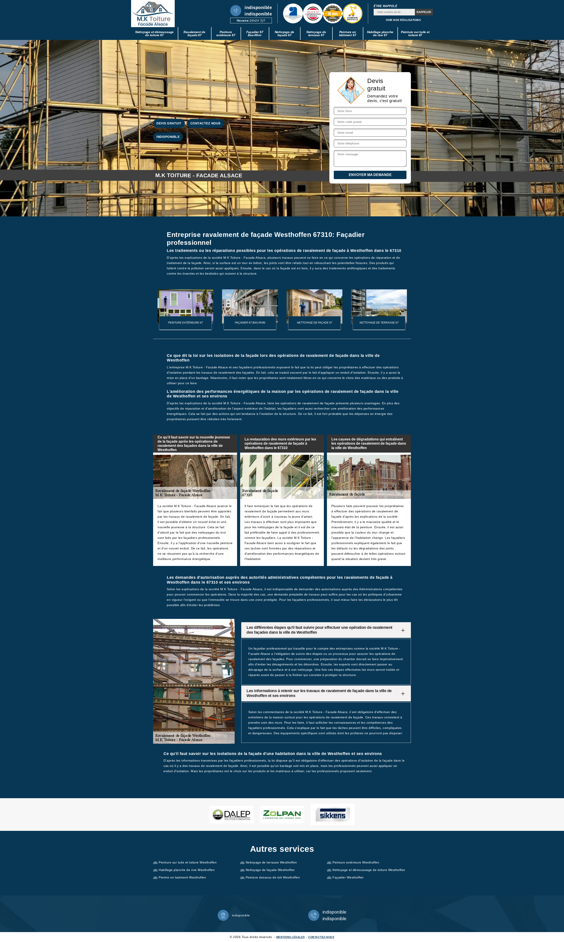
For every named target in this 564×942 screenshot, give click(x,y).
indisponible (258, 7)
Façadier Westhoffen (348, 877)
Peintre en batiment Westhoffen (182, 877)
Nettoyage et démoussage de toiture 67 (154, 33)
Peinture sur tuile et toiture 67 (415, 33)
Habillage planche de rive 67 (380, 33)
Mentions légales (290, 937)
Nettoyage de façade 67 (284, 33)
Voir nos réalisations (403, 20)
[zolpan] (282, 814)
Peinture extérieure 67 (225, 33)
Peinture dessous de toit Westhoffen (273, 877)
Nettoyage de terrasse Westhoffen (271, 862)
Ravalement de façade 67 (194, 33)
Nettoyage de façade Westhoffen (270, 870)
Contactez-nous (321, 937)
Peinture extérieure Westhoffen (355, 862)
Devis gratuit (169, 123)
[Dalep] (231, 814)
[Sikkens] (333, 814)
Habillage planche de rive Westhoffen (187, 870)
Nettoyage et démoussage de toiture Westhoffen (368, 870)
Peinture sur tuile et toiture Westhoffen (188, 862)
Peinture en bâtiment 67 (347, 33)
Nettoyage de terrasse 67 (316, 33)
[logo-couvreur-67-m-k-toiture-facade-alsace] (153, 13)
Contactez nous (205, 123)
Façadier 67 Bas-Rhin (254, 33)
